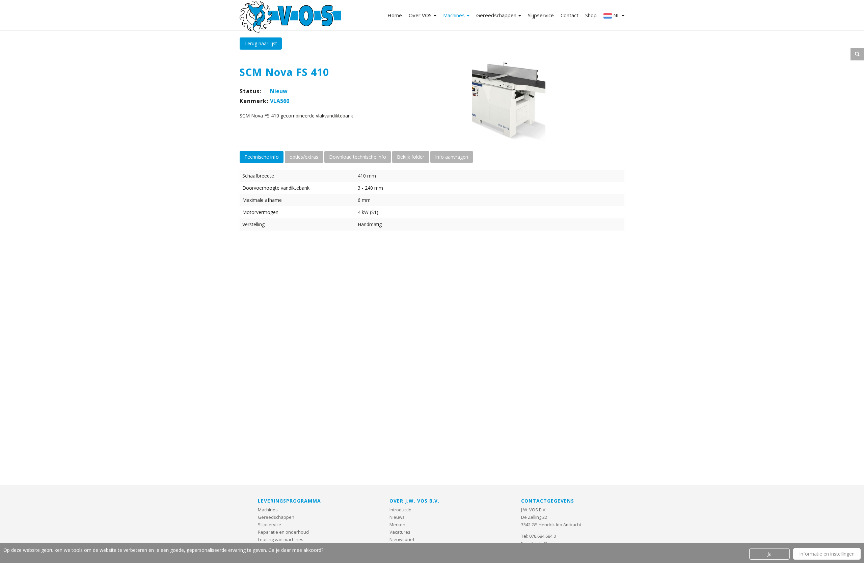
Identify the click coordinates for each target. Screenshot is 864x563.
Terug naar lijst (260, 43)
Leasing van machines (280, 539)
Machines (454, 15)
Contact (569, 15)
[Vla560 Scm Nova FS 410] (509, 100)
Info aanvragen (451, 157)
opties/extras (304, 157)
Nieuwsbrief (401, 539)
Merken (397, 524)
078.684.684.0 (542, 536)
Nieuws (397, 517)
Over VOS (421, 15)
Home (394, 15)
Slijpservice (541, 15)
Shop (591, 15)
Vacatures (399, 532)
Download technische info (357, 157)
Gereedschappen (497, 15)
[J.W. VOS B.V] (290, 17)
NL (616, 15)
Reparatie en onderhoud (283, 532)
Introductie (400, 510)
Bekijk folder (410, 157)
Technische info (261, 157)
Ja (769, 554)
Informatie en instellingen (827, 554)
